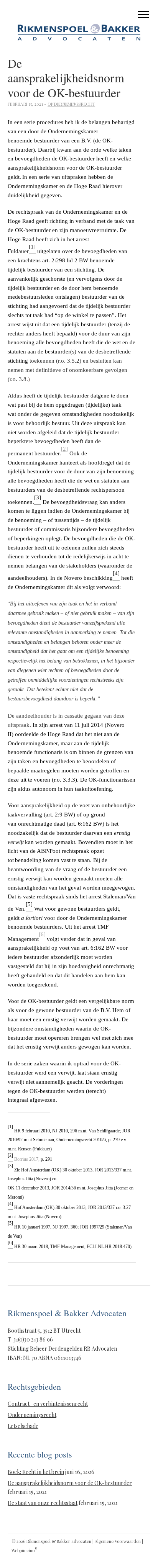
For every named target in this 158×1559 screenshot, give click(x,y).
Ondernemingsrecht (71, 104)
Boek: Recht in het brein (36, 1472)
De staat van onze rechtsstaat (42, 1503)
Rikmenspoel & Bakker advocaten (58, 1541)
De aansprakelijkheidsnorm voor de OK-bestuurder (70, 1483)
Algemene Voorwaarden (118, 1541)
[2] (64, 449)
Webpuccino (25, 1550)
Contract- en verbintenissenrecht (48, 1403)
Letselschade (23, 1426)
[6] (42, 934)
